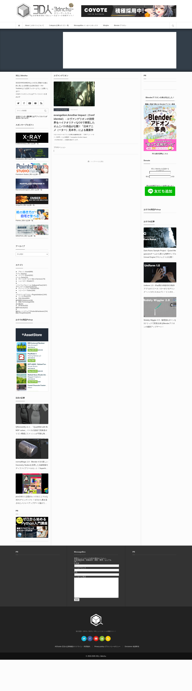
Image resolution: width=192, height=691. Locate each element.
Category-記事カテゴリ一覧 (59, 25)
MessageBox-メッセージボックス (86, 25)
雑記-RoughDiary (23, 313)
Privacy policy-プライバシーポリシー (107, 646)
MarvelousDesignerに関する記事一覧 (29, 190)
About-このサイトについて (34, 25)
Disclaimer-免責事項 (132, 646)
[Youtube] (29, 103)
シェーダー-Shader (26, 281)
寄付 (147, 177)
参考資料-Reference (24, 300)
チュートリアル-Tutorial (28, 288)
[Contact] (35, 103)
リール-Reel (24, 296)
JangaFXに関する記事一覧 (25, 205)
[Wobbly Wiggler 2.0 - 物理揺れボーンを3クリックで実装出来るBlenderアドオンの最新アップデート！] (160, 307)
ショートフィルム (61, 109)
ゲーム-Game (22, 277)
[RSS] (41, 103)
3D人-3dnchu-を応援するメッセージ (160, 169)
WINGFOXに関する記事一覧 (26, 236)
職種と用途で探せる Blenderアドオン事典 (160, 104)
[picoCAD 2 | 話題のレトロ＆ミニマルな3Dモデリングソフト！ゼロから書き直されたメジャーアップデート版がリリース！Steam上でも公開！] (32, 483)
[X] (18, 103)
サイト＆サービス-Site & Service (31, 279)
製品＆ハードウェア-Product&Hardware (32, 311)
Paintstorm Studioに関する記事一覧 (28, 174)
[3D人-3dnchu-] (45, 11)
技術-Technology (26, 302)
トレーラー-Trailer (26, 290)
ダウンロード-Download (26, 287)
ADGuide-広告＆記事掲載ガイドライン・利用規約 (72, 646)
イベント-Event (25, 275)
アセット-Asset (25, 271)
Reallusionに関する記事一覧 (26, 159)
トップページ (19, 25)
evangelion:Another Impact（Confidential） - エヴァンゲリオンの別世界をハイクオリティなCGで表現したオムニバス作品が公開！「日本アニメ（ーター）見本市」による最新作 (74, 122)
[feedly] (102, 638)
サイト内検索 (173, 25)
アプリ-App (21, 274)
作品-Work (24, 298)
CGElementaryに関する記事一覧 (27, 144)
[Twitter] (84, 638)
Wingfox (106, 25)
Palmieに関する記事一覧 (24, 220)
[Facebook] (24, 103)
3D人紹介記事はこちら (160, 154)
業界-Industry (22, 307)
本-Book (23, 305)
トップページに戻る (97, 161)
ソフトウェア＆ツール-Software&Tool (31, 285)
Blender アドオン (120, 25)
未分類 (19, 304)
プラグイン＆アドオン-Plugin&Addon (31, 294)
